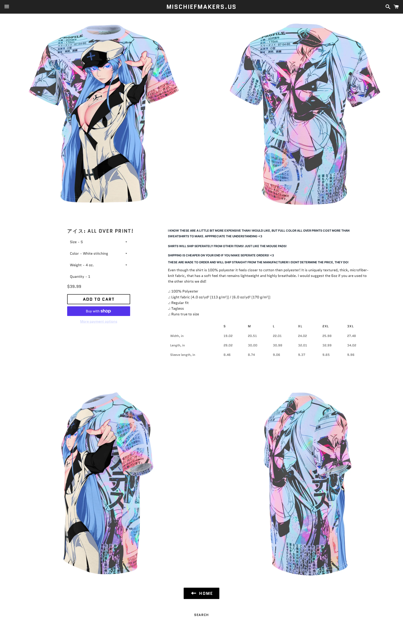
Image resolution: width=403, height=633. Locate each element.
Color (74, 253)
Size (73, 241)
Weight (76, 265)
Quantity (77, 276)
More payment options (98, 321)
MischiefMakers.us (201, 7)
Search (201, 614)
